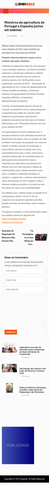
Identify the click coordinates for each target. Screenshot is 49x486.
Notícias (22, 344)
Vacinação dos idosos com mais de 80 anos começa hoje (32, 370)
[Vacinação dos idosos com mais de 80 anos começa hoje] (9, 368)
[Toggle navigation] (6, 10)
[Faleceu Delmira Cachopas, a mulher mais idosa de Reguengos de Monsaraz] (9, 388)
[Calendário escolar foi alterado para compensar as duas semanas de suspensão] (9, 348)
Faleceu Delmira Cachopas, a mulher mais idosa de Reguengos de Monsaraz (32, 389)
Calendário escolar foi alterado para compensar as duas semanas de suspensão (31, 350)
